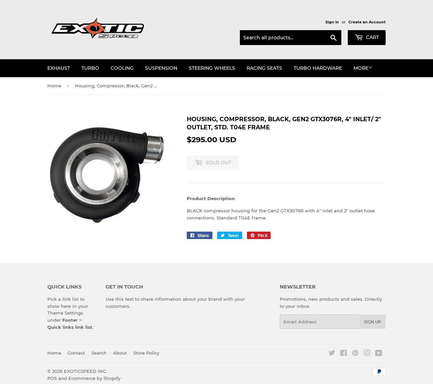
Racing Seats (264, 68)
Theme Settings (65, 313)
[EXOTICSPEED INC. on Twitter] (331, 354)
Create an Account (367, 22)
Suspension (161, 68)
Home (54, 85)
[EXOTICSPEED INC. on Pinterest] (355, 354)
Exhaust (58, 68)
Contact (76, 353)
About (120, 353)
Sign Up (372, 321)
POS (52, 378)
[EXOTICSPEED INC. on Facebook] (343, 354)
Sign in (332, 22)
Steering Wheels (212, 68)
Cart (372, 37)
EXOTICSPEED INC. (85, 371)
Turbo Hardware (318, 68)
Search (99, 353)
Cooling (122, 68)
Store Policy (146, 353)
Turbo (90, 68)
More (361, 68)
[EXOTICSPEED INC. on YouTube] (378, 354)
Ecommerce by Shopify (94, 378)
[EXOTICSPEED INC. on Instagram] (367, 354)
